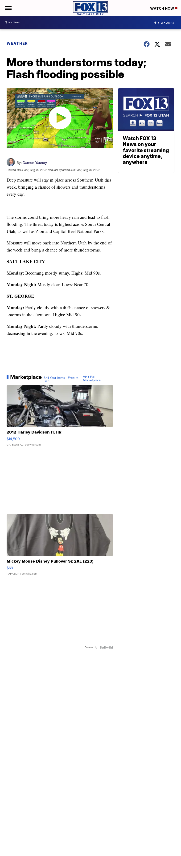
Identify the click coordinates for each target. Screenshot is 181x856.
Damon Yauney (35, 162)
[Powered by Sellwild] (106, 647)
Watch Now (162, 8)
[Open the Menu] (8, 8)
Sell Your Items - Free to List (61, 379)
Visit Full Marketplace (92, 378)
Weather (17, 43)
